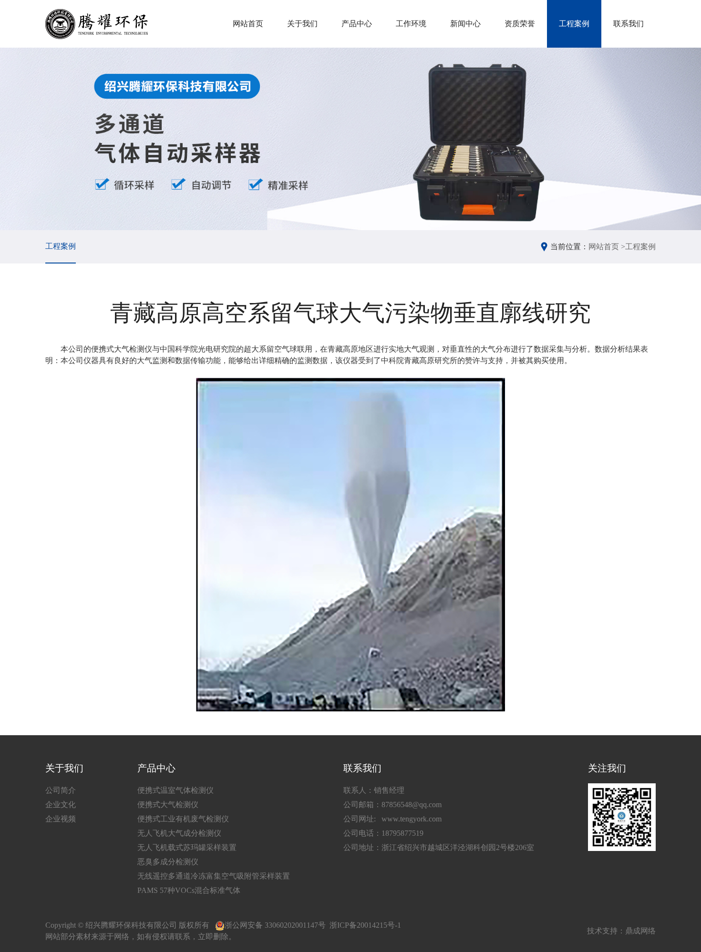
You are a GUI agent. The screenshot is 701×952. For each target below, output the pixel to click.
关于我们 (302, 24)
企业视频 (60, 819)
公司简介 (60, 790)
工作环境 (411, 24)
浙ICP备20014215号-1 (365, 925)
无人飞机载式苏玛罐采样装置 (187, 847)
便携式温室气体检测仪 (175, 790)
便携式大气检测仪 (167, 804)
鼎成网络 (640, 931)
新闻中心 (465, 24)
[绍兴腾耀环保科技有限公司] (96, 24)
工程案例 (574, 24)
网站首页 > (606, 247)
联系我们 (628, 24)
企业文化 (60, 804)
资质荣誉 (520, 24)
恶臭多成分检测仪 (167, 862)
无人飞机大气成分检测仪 (179, 833)
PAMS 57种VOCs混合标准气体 (188, 890)
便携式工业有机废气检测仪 (183, 819)
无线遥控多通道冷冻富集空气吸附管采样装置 (213, 876)
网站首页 (248, 24)
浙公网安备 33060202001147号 (275, 925)
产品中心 (356, 24)
